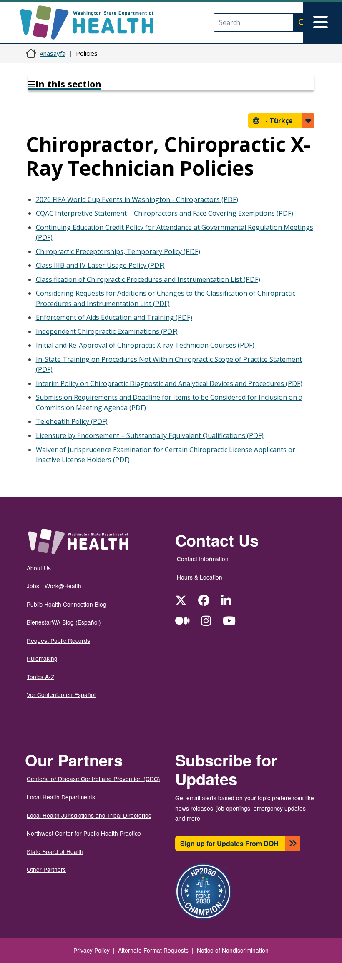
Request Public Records (58, 640)
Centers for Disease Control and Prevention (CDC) (93, 778)
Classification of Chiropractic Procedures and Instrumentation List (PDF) (148, 279)
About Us (39, 568)
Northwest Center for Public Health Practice (84, 833)
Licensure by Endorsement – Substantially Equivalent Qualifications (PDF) (150, 435)
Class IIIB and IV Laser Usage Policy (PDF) (100, 265)
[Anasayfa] (94, 22)
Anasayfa (52, 53)
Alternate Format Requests (153, 950)
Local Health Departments (61, 797)
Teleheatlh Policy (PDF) (72, 421)
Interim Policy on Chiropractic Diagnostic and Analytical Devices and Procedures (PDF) (169, 383)
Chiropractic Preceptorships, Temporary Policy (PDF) (118, 251)
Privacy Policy (91, 950)
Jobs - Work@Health (54, 586)
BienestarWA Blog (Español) (64, 622)
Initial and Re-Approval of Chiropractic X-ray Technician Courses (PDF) (145, 345)
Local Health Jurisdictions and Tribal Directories (89, 815)
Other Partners (46, 869)
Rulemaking (42, 658)
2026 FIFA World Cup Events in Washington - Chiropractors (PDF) (137, 199)
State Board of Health (55, 851)
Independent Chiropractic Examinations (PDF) (107, 331)
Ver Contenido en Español (61, 694)
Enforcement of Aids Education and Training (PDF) (114, 317)
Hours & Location (199, 577)
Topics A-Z (40, 676)
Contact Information (203, 559)
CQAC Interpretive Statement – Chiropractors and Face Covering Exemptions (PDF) (164, 213)
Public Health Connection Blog (66, 604)
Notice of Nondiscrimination (233, 950)
